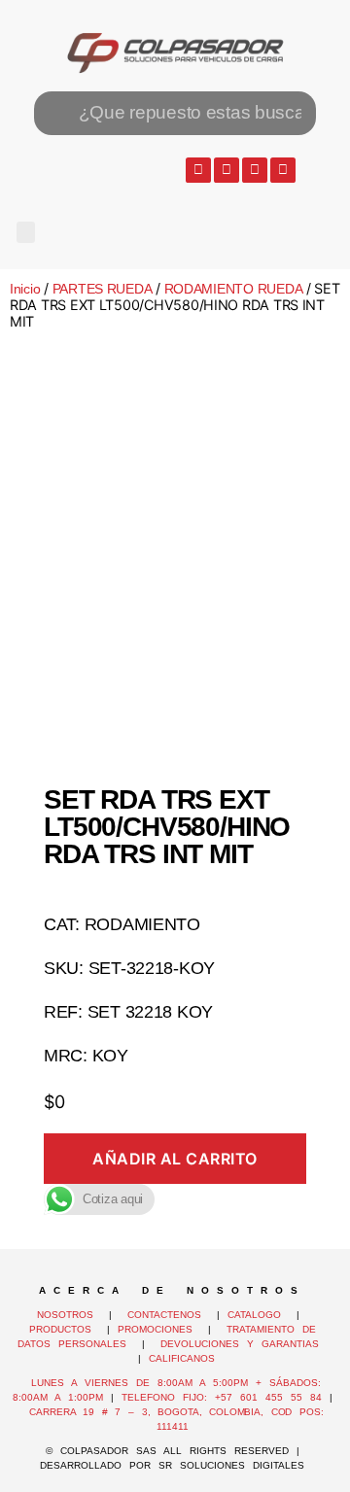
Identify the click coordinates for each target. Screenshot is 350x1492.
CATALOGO (258, 1314)
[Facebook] (226, 170)
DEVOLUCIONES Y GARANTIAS (243, 1343)
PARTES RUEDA (102, 288)
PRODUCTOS (60, 1329)
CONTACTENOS (164, 1314)
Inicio (25, 288)
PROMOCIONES (155, 1329)
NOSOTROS (65, 1314)
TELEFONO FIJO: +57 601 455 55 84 (222, 1397)
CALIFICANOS (182, 1358)
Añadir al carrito (175, 1158)
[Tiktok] (283, 170)
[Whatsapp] (198, 170)
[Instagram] (254, 170)
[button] (26, 233)
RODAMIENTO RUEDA (233, 288)
